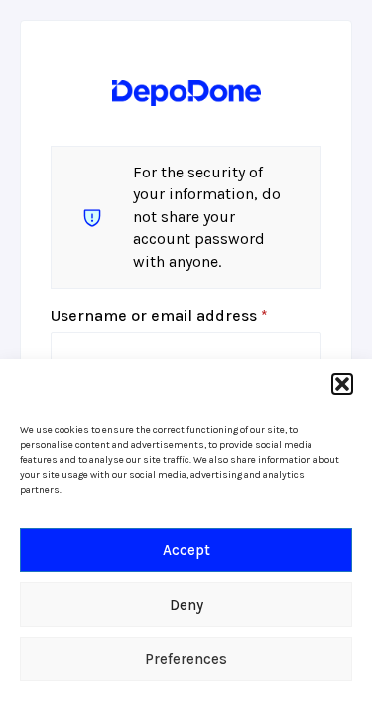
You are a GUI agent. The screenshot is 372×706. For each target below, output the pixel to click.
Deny (186, 605)
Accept (186, 550)
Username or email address (186, 316)
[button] (342, 384)
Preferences (186, 659)
